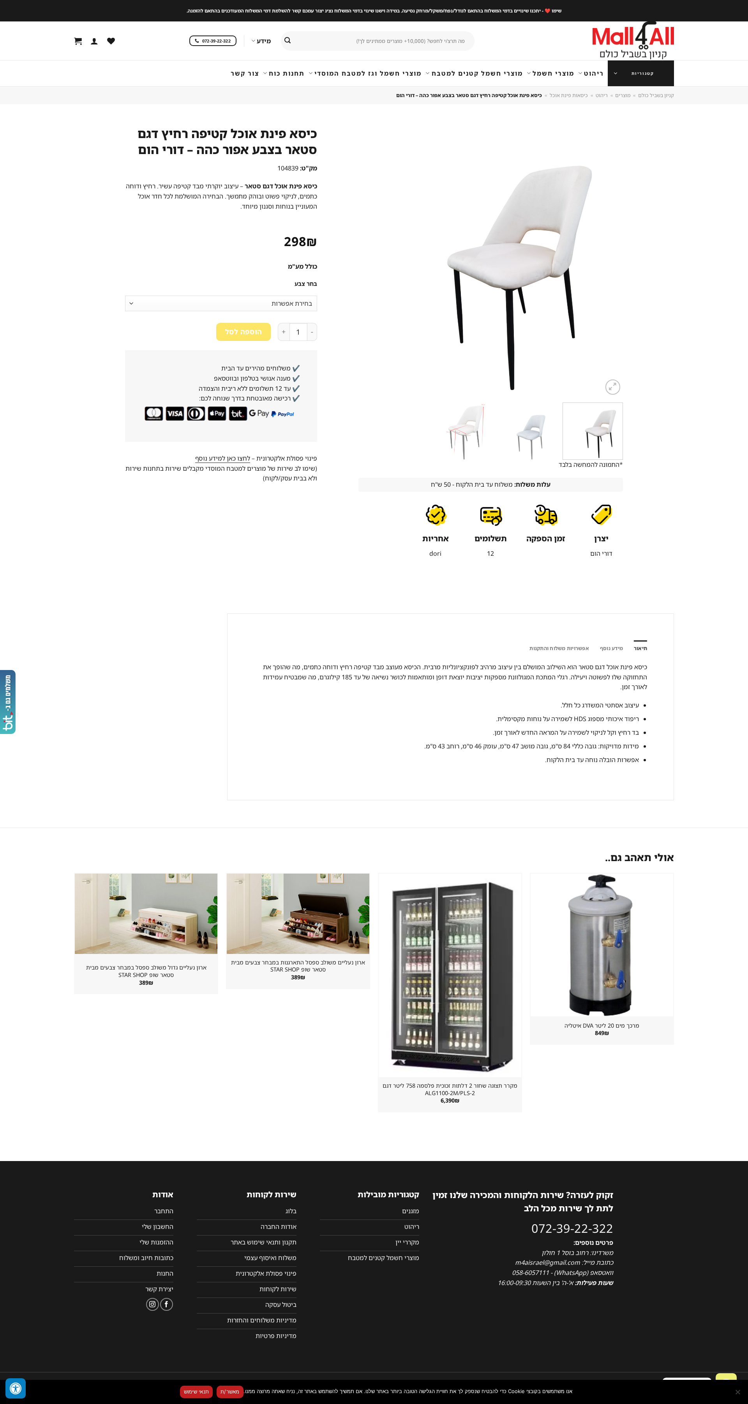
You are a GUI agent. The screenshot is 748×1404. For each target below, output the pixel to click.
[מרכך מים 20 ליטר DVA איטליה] (602, 945)
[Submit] (287, 41)
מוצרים (622, 95)
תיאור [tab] (640, 648)
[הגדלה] (613, 387)
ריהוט (594, 73)
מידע (264, 41)
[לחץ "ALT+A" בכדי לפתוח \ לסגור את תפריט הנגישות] (15, 1388)
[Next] (368, 260)
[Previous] (608, 260)
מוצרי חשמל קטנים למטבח (477, 73)
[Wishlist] (111, 41)
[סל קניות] (78, 41)
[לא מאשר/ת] (738, 1394)
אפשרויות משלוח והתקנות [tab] (559, 648)
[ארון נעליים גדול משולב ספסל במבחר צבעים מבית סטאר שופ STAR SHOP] (146, 914)
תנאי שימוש (196, 1391)
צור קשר (245, 73)
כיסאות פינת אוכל (569, 95)
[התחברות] (94, 41)
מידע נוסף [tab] (611, 648)
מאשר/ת (230, 1391)
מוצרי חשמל (553, 73)
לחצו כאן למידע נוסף (222, 458)
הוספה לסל (243, 331)
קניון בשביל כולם (656, 95)
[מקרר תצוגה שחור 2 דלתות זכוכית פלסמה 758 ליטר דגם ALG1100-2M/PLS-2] (450, 975)
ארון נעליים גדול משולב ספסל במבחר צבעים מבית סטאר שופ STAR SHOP (146, 971)
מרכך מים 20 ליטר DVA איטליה (602, 1025)
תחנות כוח (287, 73)
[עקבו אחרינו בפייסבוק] (166, 1304)
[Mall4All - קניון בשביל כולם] (617, 40)
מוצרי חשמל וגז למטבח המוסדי (368, 73)
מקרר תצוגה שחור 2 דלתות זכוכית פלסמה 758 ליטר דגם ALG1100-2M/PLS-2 (450, 1089)
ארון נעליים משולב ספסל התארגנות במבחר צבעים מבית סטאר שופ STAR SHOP (298, 966)
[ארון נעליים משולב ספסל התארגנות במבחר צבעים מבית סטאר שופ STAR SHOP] (298, 914)
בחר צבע (306, 284)
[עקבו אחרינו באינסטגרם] (152, 1304)
